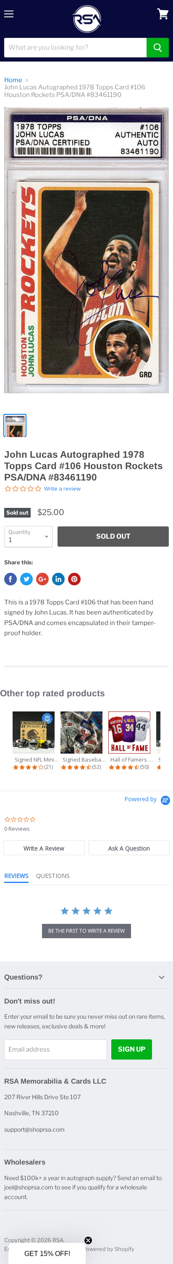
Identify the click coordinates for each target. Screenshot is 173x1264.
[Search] (158, 47)
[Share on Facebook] (10, 579)
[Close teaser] (88, 1240)
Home (13, 80)
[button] (47, 1253)
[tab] (44, 847)
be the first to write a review (86, 930)
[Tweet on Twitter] (26, 579)
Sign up (131, 1049)
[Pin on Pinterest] (74, 579)
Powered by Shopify (108, 1248)
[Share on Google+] (42, 579)
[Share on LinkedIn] (58, 579)
